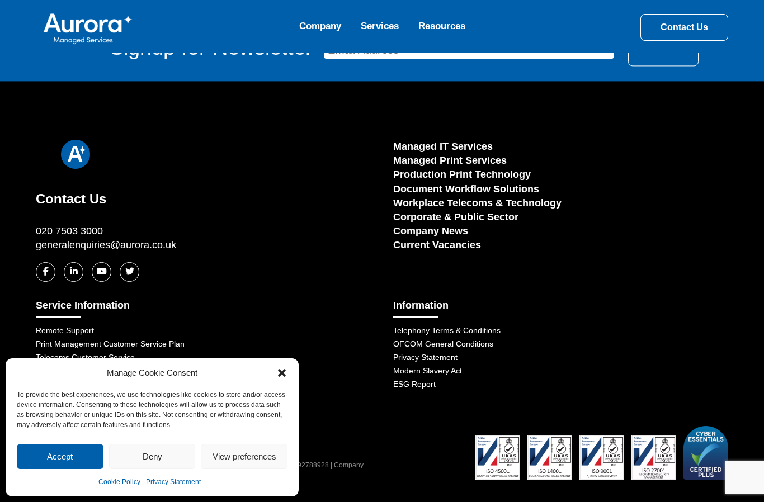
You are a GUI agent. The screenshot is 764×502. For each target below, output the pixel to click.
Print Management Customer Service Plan (110, 343)
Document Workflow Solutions (466, 189)
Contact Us (684, 27)
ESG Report (414, 384)
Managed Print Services (450, 160)
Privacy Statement (173, 482)
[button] (281, 372)
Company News (430, 230)
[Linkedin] (73, 272)
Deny (152, 456)
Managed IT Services (443, 146)
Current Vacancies (437, 244)
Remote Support (65, 330)
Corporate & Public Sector (455, 216)
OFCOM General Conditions (443, 343)
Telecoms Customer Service (85, 357)
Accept (60, 456)
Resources (441, 26)
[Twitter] (129, 272)
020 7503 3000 (69, 230)
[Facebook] (45, 272)
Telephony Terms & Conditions (447, 330)
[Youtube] (101, 272)
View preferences (244, 456)
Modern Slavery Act (427, 370)
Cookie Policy (119, 482)
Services (380, 26)
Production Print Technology (462, 174)
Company (320, 26)
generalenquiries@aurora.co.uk (106, 244)
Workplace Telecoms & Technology (477, 203)
